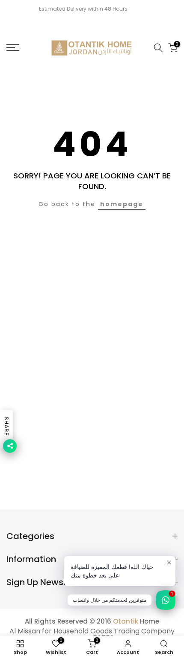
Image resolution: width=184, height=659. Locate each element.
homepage (121, 204)
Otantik (125, 621)
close (170, 9)
